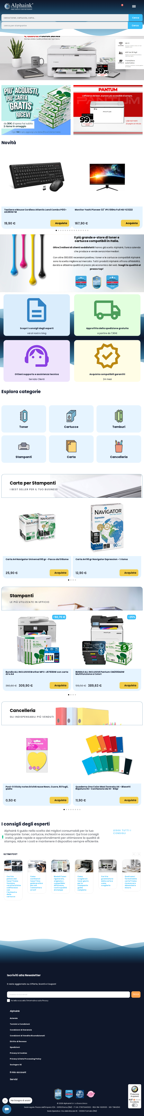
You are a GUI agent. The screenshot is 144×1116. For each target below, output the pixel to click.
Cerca (135, 17)
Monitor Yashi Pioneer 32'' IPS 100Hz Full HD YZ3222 (104, 210)
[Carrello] (121, 6)
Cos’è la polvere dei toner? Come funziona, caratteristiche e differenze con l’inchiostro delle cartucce (14, 886)
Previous (134, 854)
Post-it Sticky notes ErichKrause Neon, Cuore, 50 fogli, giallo (37, 788)
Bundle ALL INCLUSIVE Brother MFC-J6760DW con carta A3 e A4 (37, 673)
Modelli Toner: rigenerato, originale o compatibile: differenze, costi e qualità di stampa (60, 883)
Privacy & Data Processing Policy (25, 1059)
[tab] (74, 1010)
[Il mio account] (106, 6)
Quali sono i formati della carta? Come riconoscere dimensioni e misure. (131, 882)
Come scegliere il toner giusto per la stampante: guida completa (83, 883)
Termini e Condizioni (20, 1024)
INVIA (136, 994)
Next (139, 854)
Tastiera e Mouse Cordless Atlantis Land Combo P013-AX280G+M (35, 211)
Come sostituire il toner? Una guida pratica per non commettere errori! (36, 883)
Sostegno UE (16, 1064)
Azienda (14, 1018)
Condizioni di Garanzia (21, 1030)
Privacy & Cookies (18, 1053)
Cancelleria (22, 710)
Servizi (13, 1079)
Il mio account (18, 1072)
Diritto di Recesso (18, 1041)
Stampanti (21, 596)
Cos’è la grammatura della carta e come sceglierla (107, 881)
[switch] (135, 1105)
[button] (2, 57)
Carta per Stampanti (33, 483)
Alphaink (15, 1011)
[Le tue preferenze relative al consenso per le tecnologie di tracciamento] (2, 837)
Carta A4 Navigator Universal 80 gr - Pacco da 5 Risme (37, 559)
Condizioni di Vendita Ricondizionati (27, 1035)
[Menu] (139, 1086)
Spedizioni (15, 1047)
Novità (8, 143)
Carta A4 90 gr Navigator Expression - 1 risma (102, 559)
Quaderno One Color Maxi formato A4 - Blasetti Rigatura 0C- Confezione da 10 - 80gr (103, 788)
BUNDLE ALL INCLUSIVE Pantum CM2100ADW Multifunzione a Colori (100, 673)
